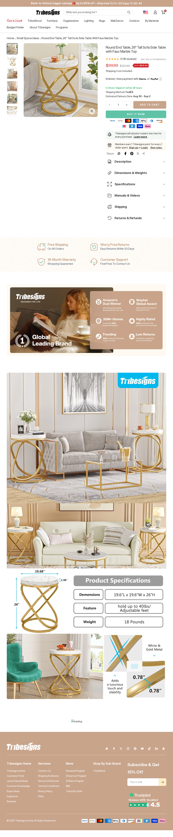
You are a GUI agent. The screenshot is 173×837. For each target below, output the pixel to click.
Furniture (52, 20)
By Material (152, 20)
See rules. (156, 147)
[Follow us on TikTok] (149, 749)
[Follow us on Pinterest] (135, 749)
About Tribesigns (40, 27)
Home (10, 38)
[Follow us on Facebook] (114, 749)
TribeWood (35, 20)
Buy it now (136, 114)
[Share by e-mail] (143, 153)
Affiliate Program (75, 781)
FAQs (41, 796)
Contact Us (44, 771)
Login (144, 147)
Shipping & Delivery (48, 776)
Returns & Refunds (48, 781)
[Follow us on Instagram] (128, 749)
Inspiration (12, 796)
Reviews (11, 801)
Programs (62, 27)
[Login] (155, 12)
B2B (68, 786)
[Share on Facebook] (125, 153)
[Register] (162, 782)
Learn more (140, 137)
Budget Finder (15, 27)
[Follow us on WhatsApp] (106, 749)
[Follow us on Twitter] (121, 749)
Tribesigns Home (16, 771)
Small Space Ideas (28, 38)
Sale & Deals (14, 20)
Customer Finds (15, 776)
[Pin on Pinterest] (131, 153)
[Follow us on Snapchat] (163, 749)
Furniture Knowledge (18, 786)
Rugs (102, 20)
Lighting (89, 20)
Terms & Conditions (48, 786)
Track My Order (74, 791)
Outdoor (134, 20)
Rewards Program (75, 771)
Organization (71, 20)
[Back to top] (159, 814)
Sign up (133, 147)
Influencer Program (76, 776)
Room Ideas (13, 791)
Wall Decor (117, 20)
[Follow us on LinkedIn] (156, 749)
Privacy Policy (45, 791)
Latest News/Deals (17, 781)
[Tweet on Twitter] (138, 153)
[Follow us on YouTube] (142, 749)
